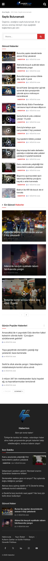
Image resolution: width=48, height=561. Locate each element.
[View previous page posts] (22, 315)
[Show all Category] (44, 325)
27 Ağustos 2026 (33, 59)
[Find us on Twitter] (13, 548)
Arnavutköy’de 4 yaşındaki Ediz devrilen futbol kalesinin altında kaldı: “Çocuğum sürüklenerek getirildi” (24, 335)
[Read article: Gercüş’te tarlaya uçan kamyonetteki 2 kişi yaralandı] (8, 130)
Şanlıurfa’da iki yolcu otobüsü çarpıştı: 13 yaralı (29, 117)
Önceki (7, 391)
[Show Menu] (3, 4)
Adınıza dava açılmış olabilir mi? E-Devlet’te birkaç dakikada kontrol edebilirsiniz (23, 487)
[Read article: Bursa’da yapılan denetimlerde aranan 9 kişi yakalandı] (8, 56)
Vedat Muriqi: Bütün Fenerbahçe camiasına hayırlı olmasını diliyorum (31, 105)
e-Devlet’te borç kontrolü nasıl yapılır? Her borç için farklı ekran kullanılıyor (23, 494)
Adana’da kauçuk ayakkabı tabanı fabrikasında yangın (31, 66)
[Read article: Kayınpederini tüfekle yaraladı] (8, 142)
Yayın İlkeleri (20, 537)
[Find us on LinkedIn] (21, 548)
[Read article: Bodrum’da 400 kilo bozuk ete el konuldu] (8, 193)
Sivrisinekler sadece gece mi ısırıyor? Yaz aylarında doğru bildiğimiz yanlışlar (23, 479)
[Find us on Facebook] (5, 548)
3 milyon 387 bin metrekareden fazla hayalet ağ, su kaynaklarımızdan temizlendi (23, 380)
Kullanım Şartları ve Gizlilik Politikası (16, 539)
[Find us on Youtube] (36, 548)
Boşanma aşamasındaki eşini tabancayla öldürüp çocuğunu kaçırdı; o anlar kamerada (29, 178)
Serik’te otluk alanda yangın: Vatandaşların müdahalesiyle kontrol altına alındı (22, 366)
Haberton (21, 59)
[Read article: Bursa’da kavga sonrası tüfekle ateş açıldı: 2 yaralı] (8, 79)
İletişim (32, 537)
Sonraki (18, 391)
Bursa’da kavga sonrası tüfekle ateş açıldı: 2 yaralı (29, 77)
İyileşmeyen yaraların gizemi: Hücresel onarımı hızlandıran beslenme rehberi (21, 472)
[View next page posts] (26, 315)
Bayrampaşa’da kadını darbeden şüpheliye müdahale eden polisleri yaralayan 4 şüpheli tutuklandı (31, 153)
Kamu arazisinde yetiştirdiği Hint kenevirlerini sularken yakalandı (30, 165)
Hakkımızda (6, 537)
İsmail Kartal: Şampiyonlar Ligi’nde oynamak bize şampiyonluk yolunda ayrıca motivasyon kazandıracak (31, 91)
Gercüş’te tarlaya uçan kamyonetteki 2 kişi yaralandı (29, 128)
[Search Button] (44, 4)
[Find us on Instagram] (29, 548)
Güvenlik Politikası (9, 542)
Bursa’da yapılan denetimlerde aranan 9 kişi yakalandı (29, 54)
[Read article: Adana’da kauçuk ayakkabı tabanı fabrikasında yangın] (8, 68)
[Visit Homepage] (24, 4)
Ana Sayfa (5, 12)
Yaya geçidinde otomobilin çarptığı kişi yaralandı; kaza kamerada (20, 351)
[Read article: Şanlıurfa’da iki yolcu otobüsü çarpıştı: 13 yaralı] (8, 119)
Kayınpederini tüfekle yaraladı (29, 138)
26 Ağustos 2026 (9, 342)
